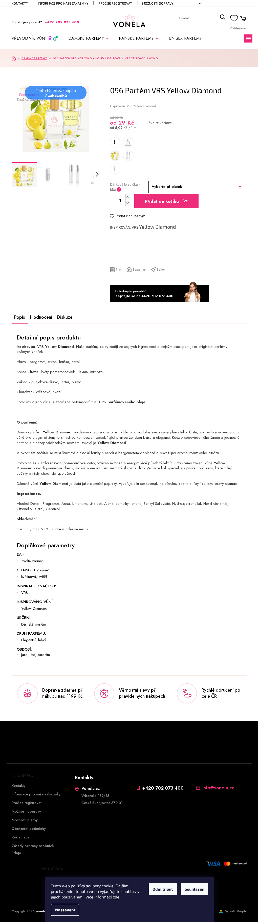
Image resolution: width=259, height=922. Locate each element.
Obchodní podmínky (29, 828)
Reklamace (20, 837)
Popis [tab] (19, 317)
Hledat (222, 18)
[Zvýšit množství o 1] (127, 197)
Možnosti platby (25, 820)
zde (116, 896)
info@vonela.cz (218, 788)
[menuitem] (35, 38)
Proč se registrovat (115, 3)
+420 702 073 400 (163, 788)
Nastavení (65, 909)
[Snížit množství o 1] (127, 203)
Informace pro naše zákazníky (63, 3)
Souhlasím (194, 889)
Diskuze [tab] (65, 317)
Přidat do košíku (162, 201)
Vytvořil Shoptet (236, 911)
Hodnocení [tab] (41, 317)
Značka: (32, 99)
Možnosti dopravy (157, 3)
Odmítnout (163, 889)
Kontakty (20, 3)
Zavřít (137, 257)
